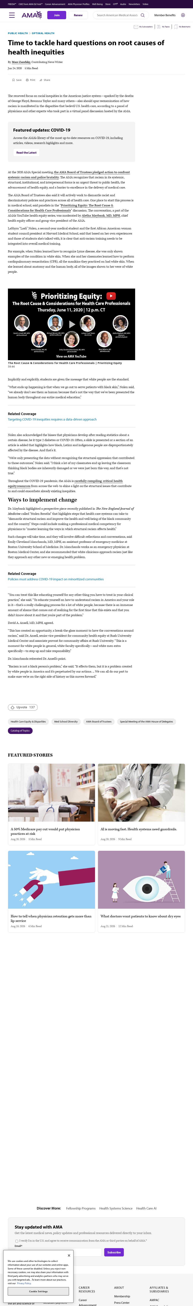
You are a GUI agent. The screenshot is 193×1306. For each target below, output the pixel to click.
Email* (18, 1246)
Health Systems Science (115, 1208)
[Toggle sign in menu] (183, 15)
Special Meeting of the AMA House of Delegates (146, 721)
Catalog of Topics (20, 730)
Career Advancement (55, 4)
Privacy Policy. (24, 1283)
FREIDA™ (12, 4)
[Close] (69, 1255)
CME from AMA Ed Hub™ (30, 4)
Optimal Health (43, 33)
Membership (122, 1296)
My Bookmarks (184, 26)
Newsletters (134, 4)
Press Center (121, 1302)
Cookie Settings (38, 1291)
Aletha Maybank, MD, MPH (101, 216)
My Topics (166, 26)
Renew (78, 15)
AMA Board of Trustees (99, 721)
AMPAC (154, 1300)
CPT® (115, 4)
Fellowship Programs (81, 1208)
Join (57, 15)
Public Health (18, 33)
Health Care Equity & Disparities (28, 721)
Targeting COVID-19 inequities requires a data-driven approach (52, 419)
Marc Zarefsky (21, 62)
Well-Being (97, 4)
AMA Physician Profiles (79, 4)
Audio (123, 4)
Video (145, 4)
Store (107, 4)
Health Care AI (146, 1208)
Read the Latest (26, 152)
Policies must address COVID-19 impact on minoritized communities (56, 579)
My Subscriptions (146, 26)
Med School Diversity (66, 721)
